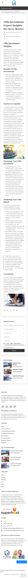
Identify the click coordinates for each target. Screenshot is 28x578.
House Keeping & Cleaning (8, 431)
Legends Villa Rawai (18, 376)
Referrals (3, 479)
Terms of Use (7, 574)
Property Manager (6, 438)
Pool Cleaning (4, 435)
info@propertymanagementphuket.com (13, 528)
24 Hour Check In (5, 428)
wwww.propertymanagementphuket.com (13, 530)
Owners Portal (21, 562)
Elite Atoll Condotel (18, 369)
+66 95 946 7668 (7, 523)
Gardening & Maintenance (7, 433)
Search (14, 350)
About (2, 426)
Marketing (3, 442)
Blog (2, 486)
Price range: (6, 343)
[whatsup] (6, 406)
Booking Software (5, 440)
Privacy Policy (23, 574)
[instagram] (14, 406)
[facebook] (2, 406)
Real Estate (18, 36)
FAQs (2, 475)
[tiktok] (10, 406)
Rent (2, 482)
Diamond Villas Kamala (16, 450)
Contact (3, 477)
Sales (2, 484)
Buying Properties (10, 36)
